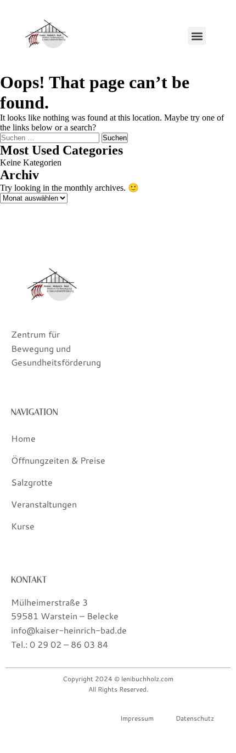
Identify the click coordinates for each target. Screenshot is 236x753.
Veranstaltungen (44, 504)
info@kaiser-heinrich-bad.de (69, 630)
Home (23, 438)
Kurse (23, 526)
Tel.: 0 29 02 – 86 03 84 (59, 644)
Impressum (137, 718)
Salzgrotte (32, 482)
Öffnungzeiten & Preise (58, 460)
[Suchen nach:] (51, 137)
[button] (197, 36)
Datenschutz (195, 718)
